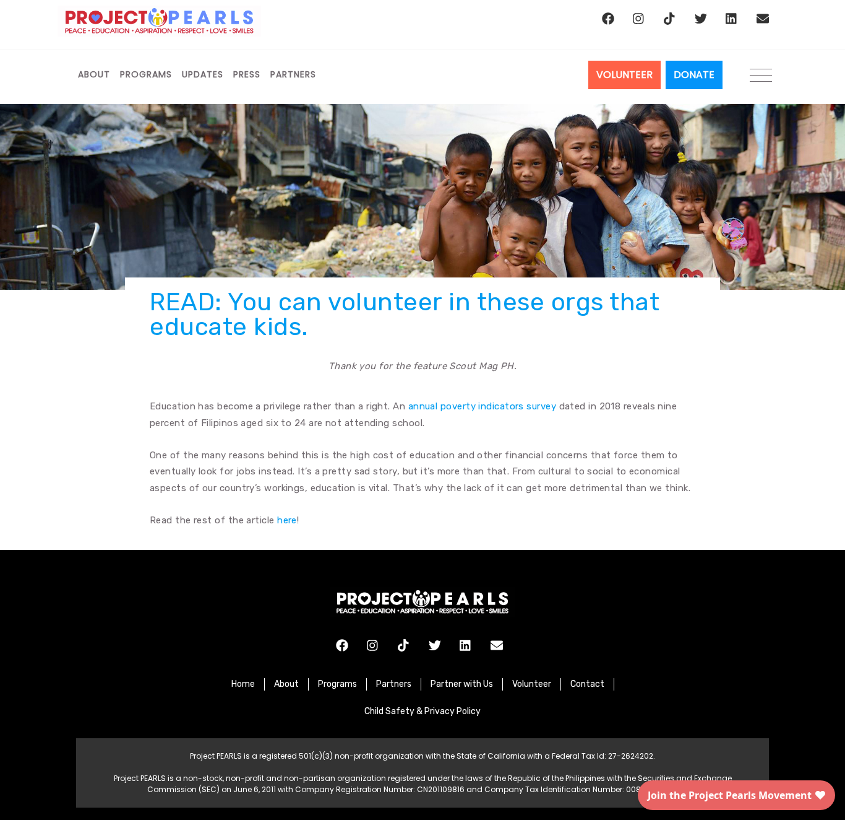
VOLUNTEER (624, 75)
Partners (293, 74)
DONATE (694, 75)
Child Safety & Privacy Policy (422, 711)
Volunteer (531, 684)
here (287, 520)
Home (243, 684)
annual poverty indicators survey (482, 406)
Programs (146, 74)
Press (246, 74)
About (94, 74)
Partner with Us (462, 684)
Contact (587, 684)
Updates (202, 74)
